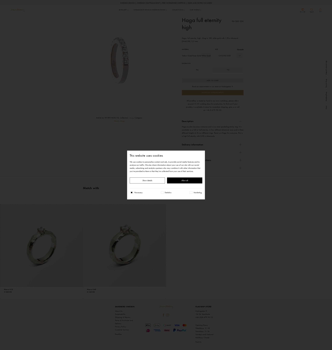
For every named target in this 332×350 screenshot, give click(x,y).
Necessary (138, 192)
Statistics (168, 192)
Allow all (184, 180)
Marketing (198, 192)
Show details (147, 180)
